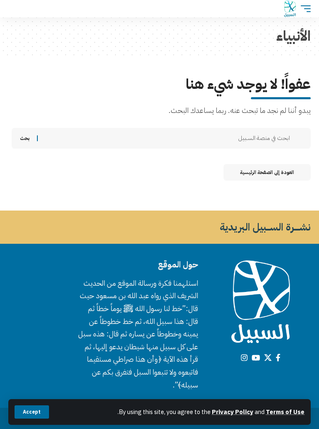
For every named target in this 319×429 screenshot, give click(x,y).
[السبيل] (290, 8)
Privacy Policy (232, 412)
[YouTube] (256, 357)
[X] (268, 357)
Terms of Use (285, 412)
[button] (32, 412)
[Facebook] (278, 357)
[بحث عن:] (167, 138)
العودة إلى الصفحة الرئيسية (267, 172)
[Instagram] (244, 357)
